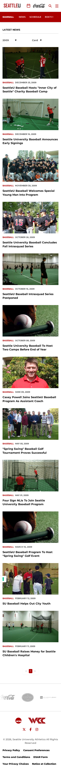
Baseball (8, 82)
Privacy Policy (11, 750)
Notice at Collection (44, 763)
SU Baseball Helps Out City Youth (26, 603)
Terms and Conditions (16, 757)
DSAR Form (40, 757)
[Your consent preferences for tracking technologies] (3, 579)
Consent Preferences (36, 750)
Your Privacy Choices (16, 763)
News (22, 17)
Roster (49, 17)
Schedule (35, 17)
